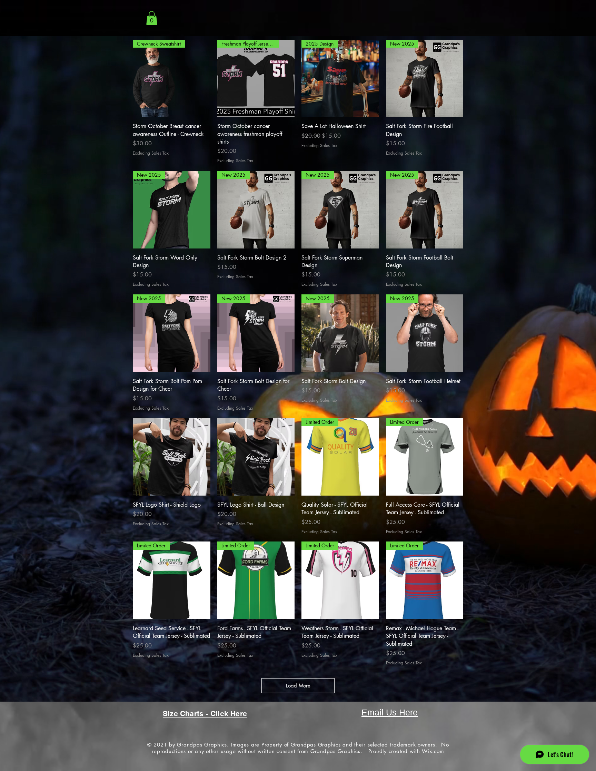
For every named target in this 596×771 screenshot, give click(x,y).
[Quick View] (171, 457)
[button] (152, 18)
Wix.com (433, 751)
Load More (298, 685)
